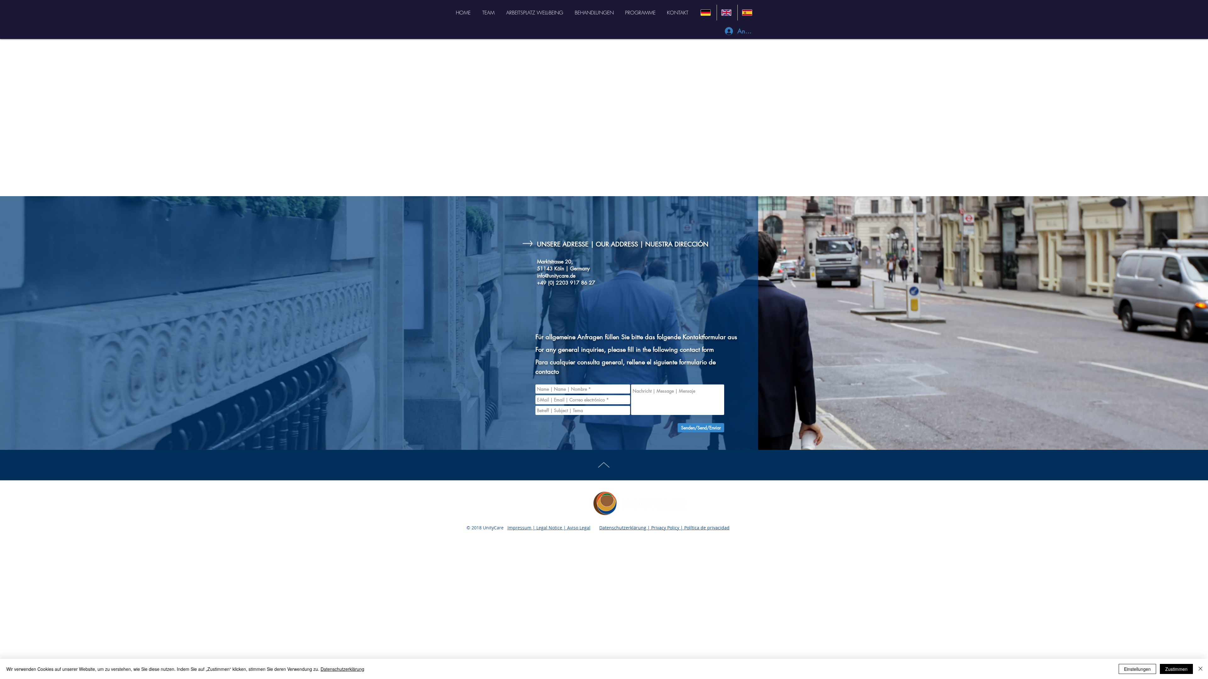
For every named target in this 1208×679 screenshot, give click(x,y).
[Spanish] (747, 12)
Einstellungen (1137, 669)
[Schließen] (1200, 669)
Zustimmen (1176, 669)
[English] (727, 12)
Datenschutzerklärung (342, 669)
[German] (706, 12)
